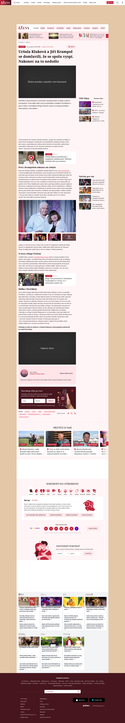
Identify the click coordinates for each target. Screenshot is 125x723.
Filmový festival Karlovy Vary (72, 2)
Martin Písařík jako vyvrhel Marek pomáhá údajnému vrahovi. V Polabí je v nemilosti (85, 452)
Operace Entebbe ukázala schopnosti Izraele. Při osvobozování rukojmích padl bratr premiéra (73, 618)
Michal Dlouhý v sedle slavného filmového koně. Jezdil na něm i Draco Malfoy (31, 451)
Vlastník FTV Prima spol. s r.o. (28, 714)
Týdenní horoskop (55, 515)
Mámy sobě (92, 2)
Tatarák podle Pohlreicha (54, 683)
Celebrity (26, 2)
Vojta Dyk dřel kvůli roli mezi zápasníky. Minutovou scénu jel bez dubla (98, 182)
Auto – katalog (99, 681)
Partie (67, 681)
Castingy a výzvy (44, 704)
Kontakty (42, 706)
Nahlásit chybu (24, 717)
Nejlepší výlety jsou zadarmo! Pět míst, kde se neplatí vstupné (73, 664)
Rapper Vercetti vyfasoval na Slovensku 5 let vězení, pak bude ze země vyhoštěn (51, 657)
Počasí (71, 681)
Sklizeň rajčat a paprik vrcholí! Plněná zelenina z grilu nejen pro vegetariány (73, 649)
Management (43, 699)
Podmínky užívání (25, 709)
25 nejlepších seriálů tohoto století (28, 647)
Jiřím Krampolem (64, 171)
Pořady (85, 2)
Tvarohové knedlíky (99, 683)
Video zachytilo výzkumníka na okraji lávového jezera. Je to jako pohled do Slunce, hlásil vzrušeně (73, 626)
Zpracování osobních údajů (47, 709)
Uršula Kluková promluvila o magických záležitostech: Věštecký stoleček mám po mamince (58, 159)
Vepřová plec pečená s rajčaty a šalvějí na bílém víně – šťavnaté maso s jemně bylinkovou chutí (94, 617)
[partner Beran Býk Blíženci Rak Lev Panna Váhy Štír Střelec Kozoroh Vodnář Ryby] (75, 553)
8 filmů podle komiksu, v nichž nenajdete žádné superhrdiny (27, 656)
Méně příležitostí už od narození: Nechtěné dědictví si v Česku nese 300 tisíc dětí (37, 36)
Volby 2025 (35, 683)
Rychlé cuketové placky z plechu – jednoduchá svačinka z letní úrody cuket (95, 609)
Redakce (42, 714)
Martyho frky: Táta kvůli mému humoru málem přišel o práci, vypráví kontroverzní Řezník (50, 649)
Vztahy (33, 2)
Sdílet (72, 47)
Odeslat (50, 401)
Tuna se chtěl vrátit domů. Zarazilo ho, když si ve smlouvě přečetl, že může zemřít (58, 452)
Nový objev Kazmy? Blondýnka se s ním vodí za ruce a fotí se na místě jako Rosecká (51, 665)
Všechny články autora (66, 373)
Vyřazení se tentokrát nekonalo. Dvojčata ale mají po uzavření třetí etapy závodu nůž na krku (98, 198)
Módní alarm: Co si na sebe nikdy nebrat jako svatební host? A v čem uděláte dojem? (97, 36)
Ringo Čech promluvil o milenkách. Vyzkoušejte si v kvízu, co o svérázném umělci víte (58, 280)
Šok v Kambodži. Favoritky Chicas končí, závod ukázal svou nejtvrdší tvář (98, 206)
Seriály (39, 2)
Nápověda (42, 712)
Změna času (61, 681)
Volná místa (23, 701)
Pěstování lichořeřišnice (74, 683)
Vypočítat (88, 553)
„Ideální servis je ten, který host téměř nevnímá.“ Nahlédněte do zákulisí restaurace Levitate (94, 626)
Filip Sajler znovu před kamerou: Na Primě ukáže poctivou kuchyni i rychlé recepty (98, 190)
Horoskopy (47, 2)
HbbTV (22, 706)
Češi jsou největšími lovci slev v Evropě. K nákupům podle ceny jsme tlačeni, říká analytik (27, 609)
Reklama (22, 704)
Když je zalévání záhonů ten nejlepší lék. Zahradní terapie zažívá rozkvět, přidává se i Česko (28, 626)
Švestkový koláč (68, 685)
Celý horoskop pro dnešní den (35, 515)
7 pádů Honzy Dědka (25, 683)
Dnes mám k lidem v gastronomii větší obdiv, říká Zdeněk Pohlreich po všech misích (51, 617)
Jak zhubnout (25, 681)
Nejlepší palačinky (57, 685)
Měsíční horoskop (71, 515)
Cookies (22, 712)
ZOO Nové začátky (89, 681)
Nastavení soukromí (45, 717)
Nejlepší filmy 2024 (35, 681)
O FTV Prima (23, 699)
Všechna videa (98, 98)
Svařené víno (42, 683)
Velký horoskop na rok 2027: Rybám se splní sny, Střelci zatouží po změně (66, 35)
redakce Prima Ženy (47, 47)
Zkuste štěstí (93, 528)
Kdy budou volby (79, 681)
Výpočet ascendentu (87, 683)
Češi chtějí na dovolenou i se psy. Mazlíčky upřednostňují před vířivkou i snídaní (73, 657)
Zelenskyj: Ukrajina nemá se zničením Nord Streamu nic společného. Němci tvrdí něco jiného (27, 618)
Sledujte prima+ (56, 2)
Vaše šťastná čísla (61, 525)
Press (41, 701)
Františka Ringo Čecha (41, 257)
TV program (54, 681)
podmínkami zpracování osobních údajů (46, 405)
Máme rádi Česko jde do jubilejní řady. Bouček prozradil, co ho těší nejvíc (50, 626)
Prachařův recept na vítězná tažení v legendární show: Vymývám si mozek (51, 609)
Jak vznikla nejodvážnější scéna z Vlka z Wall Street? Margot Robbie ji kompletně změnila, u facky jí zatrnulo (28, 666)
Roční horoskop (87, 515)
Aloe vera (64, 683)
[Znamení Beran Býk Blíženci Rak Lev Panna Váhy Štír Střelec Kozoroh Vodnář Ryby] (39, 401)
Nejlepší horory (45, 681)
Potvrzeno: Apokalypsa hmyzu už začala (73, 608)
